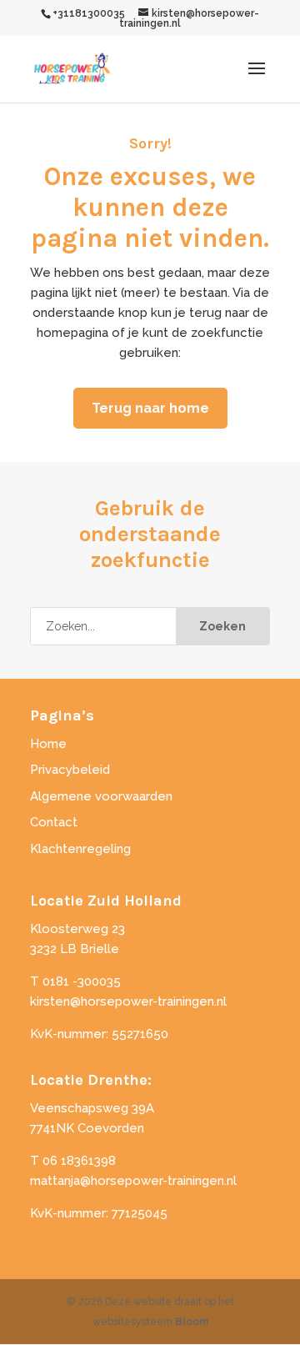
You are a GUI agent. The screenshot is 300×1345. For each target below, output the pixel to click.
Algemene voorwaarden (101, 796)
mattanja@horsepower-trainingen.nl (133, 1180)
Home (48, 743)
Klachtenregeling (80, 848)
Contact (54, 822)
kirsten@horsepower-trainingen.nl (128, 1001)
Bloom (191, 1321)
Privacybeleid (70, 769)
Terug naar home (150, 408)
